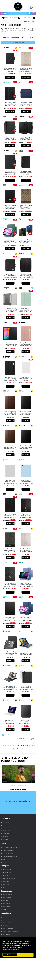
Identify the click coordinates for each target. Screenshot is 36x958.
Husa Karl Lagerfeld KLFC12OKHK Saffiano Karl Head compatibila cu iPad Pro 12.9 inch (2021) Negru (10, 516)
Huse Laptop (6, 875)
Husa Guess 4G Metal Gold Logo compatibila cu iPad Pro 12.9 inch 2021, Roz (26, 550)
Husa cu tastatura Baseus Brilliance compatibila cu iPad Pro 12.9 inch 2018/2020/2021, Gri (25, 688)
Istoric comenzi (7, 923)
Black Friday (6, 833)
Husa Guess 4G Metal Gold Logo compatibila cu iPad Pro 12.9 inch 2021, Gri (10, 585)
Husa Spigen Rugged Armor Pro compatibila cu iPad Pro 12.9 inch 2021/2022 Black (26, 138)
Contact (5, 836)
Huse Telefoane (7, 869)
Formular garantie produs (11, 931)
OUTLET (5, 909)
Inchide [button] (31, 939)
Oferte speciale (7, 831)
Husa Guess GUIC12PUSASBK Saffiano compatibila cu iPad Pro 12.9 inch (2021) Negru (26, 516)
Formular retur (8, 928)
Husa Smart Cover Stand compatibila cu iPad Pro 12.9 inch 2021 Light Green (26, 310)
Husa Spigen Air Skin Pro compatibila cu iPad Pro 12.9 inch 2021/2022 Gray (10, 310)
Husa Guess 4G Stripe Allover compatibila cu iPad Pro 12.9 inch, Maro (26, 207)
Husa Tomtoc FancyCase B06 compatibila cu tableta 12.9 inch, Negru (10, 138)
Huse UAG (5, 900)
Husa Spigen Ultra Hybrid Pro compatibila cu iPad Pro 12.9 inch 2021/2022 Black (26, 276)
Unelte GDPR (6, 934)
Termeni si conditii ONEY (10, 856)
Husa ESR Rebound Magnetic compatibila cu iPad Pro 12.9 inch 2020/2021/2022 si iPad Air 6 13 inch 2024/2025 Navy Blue (26, 619)
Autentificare (7, 917)
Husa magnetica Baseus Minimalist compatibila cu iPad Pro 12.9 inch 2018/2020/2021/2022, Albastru (26, 482)
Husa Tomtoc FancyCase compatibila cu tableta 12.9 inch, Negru (10, 276)
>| (11, 735)
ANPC (4, 862)
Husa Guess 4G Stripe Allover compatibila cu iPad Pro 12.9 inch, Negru (10, 550)
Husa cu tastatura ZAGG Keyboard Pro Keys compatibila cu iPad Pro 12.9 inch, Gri (26, 653)
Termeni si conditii (8, 850)
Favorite (5, 925)
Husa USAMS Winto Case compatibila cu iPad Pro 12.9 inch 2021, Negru (10, 104)
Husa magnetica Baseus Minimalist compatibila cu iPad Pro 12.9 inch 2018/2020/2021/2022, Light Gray (10, 482)
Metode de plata (8, 828)
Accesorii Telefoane (9, 878)
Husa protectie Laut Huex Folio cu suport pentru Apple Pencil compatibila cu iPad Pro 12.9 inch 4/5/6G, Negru (10, 379)
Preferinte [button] (10, 955)
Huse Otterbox (7, 894)
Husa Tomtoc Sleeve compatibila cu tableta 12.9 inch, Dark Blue (26, 104)
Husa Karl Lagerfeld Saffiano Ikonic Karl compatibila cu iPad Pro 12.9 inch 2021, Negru (10, 207)
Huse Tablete (7, 872)
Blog (4, 887)
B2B (4, 859)
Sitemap (5, 839)
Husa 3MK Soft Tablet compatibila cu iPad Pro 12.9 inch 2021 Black (25, 241)
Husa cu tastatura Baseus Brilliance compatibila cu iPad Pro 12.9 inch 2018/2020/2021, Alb (10, 722)
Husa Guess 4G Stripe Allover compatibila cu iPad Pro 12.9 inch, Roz (25, 70)
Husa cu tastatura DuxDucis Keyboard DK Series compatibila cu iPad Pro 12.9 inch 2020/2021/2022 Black (10, 688)
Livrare (5, 825)
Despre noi (6, 822)
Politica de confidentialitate (12, 847)
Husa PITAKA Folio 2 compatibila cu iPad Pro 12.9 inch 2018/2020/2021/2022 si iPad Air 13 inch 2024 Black (10, 70)
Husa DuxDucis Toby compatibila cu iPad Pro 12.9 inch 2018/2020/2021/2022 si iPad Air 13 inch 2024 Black (10, 653)
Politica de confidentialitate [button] (11, 949)
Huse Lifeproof (7, 897)
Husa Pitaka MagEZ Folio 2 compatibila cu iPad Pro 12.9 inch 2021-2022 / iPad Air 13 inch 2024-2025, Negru (10, 173)
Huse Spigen (6, 903)
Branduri (6, 884)
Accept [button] (26, 955)
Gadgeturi (6, 881)
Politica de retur (8, 853)
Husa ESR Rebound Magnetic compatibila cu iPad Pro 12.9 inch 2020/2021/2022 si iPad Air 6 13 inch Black (10, 619)
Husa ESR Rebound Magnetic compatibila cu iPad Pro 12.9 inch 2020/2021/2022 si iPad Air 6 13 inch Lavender (26, 585)
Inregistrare (7, 920)
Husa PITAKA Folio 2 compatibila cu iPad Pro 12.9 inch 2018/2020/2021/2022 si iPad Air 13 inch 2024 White (25, 379)
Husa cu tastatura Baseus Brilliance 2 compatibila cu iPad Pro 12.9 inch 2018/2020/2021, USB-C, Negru (25, 722)
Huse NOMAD (6, 906)
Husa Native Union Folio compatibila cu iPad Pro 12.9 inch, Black (26, 173)
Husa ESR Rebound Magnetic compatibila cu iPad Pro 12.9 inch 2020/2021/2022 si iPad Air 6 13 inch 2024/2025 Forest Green (10, 241)
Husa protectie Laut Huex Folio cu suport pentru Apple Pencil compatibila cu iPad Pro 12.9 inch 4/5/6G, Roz (25, 344)
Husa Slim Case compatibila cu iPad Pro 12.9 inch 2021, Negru (10, 344)
